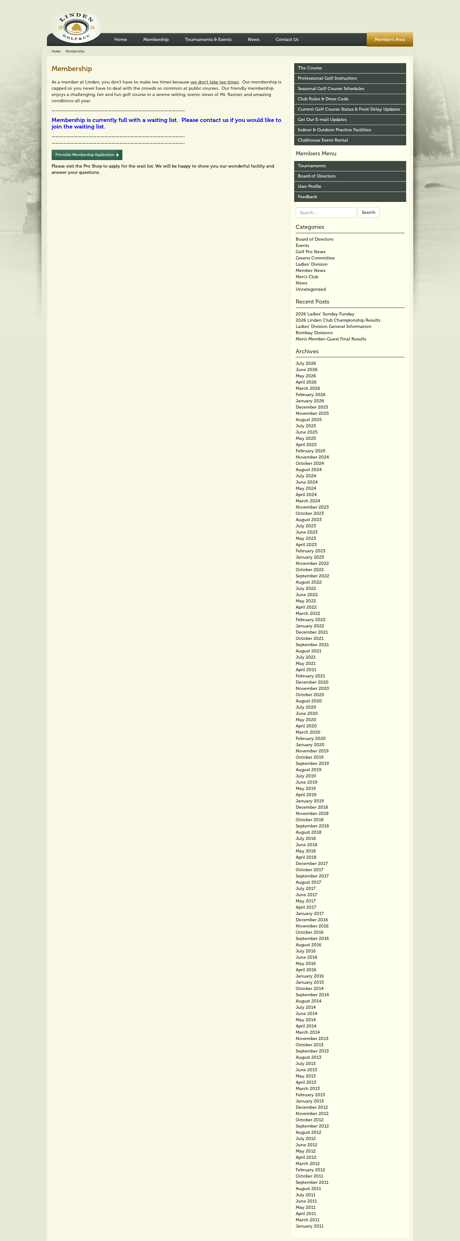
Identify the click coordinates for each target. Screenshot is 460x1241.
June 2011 (306, 1201)
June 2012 (306, 1145)
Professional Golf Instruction (327, 78)
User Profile (309, 186)
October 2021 (310, 638)
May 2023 (306, 538)
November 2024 (312, 457)
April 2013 (306, 1082)
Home (120, 39)
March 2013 (308, 1088)
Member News (310, 270)
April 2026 (306, 382)
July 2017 (305, 888)
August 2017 (308, 882)
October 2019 (310, 757)
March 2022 (308, 613)
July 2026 (306, 363)
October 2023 (310, 513)
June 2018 (306, 844)
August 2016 (308, 944)
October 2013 (310, 1045)
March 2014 (308, 1032)
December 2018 (312, 807)
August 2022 (309, 582)
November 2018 (312, 813)
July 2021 (306, 657)
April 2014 (306, 1026)
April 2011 (306, 1213)
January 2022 (310, 626)
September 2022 (312, 576)
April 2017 (306, 907)
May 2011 (305, 1207)
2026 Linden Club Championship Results (338, 320)
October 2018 (310, 819)
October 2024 (310, 463)
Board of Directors (316, 176)
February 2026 (310, 394)
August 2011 (308, 1188)
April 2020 (306, 726)
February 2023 (310, 551)
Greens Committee (315, 258)
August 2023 (309, 519)
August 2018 (308, 832)
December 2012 (312, 1107)
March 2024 (308, 501)
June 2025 (307, 432)
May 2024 (306, 488)
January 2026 (310, 401)
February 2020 (311, 738)
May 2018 (306, 851)
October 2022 (310, 569)
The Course (310, 68)
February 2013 (310, 1095)
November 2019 (312, 751)
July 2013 (306, 1063)
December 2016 (312, 919)
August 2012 (308, 1132)
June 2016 (306, 957)
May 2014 (306, 1019)
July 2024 (306, 476)
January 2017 (310, 913)
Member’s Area (390, 39)
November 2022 (312, 563)
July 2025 (306, 426)
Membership (156, 39)
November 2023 (312, 507)
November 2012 (312, 1113)
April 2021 (306, 669)
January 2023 (310, 557)
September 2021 (312, 644)
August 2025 (309, 419)
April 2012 (306, 1157)
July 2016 (306, 951)
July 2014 (306, 1007)
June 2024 (307, 482)
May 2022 (306, 601)
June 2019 (306, 782)
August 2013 (308, 1057)
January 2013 (310, 1101)
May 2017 (305, 901)
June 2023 (307, 532)
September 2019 (312, 763)
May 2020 (306, 719)
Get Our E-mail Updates (322, 119)
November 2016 (312, 926)
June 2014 (306, 1013)
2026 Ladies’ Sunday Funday (325, 314)
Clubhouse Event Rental (323, 140)
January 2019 (310, 801)
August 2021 (308, 651)
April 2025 (306, 444)
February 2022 (310, 619)
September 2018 (312, 826)
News (253, 39)
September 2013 (312, 1051)
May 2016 (306, 963)
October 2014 (310, 988)
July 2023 (306, 526)
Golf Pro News (310, 251)
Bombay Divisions (314, 332)
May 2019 (306, 788)
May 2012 (306, 1151)
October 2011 (309, 1176)
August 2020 (309, 701)
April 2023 (306, 544)
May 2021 (306, 663)
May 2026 (306, 376)
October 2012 (310, 1120)
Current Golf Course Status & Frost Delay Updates (349, 109)
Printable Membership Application (85, 155)
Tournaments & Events (208, 39)
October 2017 (309, 869)
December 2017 (312, 863)
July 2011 (305, 1195)
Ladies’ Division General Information (333, 326)
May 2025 (306, 438)
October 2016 (310, 932)
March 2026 (308, 388)
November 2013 (312, 1038)
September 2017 (312, 876)
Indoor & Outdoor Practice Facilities (334, 130)
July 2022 (306, 588)
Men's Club (307, 276)
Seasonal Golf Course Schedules (331, 88)
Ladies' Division (312, 264)
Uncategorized (311, 289)
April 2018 (306, 857)
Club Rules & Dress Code (323, 99)
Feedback (307, 196)
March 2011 (307, 1220)
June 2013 (306, 1070)
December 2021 (312, 632)
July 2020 (306, 707)
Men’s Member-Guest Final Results (331, 339)
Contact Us (287, 39)
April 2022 (306, 607)
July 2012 (306, 1138)
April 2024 (306, 494)
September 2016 (312, 938)
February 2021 (310, 676)
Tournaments (312, 165)
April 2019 (306, 794)
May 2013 (306, 1076)
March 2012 (308, 1163)
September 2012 (312, 1126)
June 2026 (307, 369)
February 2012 (310, 1170)
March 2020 (308, 732)
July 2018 (306, 838)
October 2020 (310, 694)
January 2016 (310, 976)
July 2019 (306, 776)
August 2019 (308, 769)
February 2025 (310, 451)
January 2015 (310, 982)
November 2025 (312, 413)
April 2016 (306, 969)
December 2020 (312, 682)
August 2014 (308, 1001)
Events (302, 245)
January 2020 (310, 744)
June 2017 (306, 894)
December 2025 (312, 407)
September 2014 (312, 994)
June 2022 (307, 594)
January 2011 (310, 1226)
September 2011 (312, 1182)
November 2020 (312, 688)
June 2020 (307, 713)
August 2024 (309, 469)
